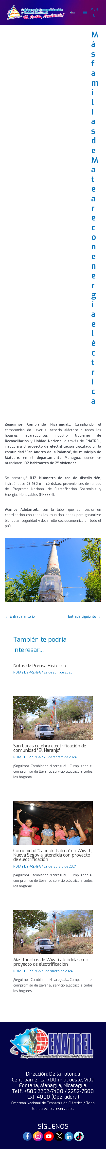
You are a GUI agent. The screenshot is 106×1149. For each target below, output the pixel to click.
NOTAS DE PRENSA (27, 672)
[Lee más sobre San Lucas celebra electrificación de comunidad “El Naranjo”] (53, 718)
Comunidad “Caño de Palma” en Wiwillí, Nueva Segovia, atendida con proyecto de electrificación (52, 855)
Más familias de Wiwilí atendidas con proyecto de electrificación (50, 962)
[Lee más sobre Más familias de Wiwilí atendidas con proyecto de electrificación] (53, 931)
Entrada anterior (20, 616)
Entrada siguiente (84, 616)
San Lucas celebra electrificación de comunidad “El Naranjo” (49, 748)
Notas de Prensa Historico (39, 666)
